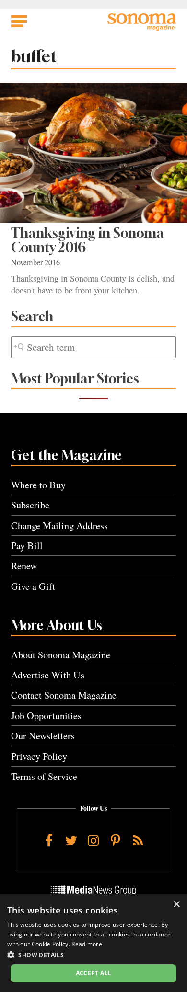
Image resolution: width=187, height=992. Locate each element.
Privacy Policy (39, 756)
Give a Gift (33, 586)
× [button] (176, 904)
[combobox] (93, 347)
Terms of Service (44, 776)
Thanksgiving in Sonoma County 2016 (87, 240)
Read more (86, 944)
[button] (93, 954)
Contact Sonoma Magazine (64, 694)
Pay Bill (27, 545)
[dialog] (93, 943)
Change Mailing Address (59, 525)
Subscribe (30, 504)
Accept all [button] (94, 973)
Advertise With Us (47, 674)
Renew (24, 565)
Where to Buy (38, 484)
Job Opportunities (46, 715)
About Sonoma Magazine (60, 654)
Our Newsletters (43, 735)
